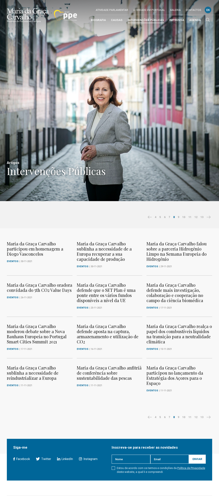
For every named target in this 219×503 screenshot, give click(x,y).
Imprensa (176, 20)
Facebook (22, 459)
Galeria (175, 10)
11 (189, 217)
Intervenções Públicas (146, 20)
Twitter (45, 459)
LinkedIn (67, 459)
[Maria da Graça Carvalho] (28, 15)
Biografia (98, 20)
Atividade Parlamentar (112, 10)
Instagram (90, 459)
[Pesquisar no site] (207, 20)
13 (201, 217)
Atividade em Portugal (149, 10)
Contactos (193, 10)
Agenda (195, 20)
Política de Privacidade (191, 468)
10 (183, 217)
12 (195, 217)
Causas (117, 20)
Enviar (197, 459)
